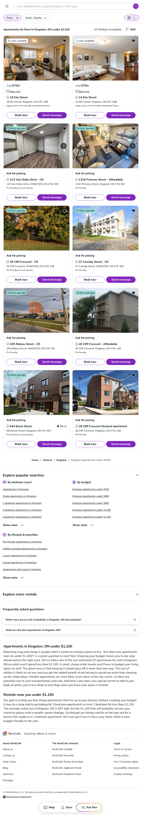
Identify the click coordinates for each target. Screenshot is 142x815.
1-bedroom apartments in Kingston (22, 503)
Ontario (47, 460)
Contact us (9, 755)
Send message (52, 115)
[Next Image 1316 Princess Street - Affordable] (132, 146)
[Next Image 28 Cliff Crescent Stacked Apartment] (132, 393)
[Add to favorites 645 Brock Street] (64, 375)
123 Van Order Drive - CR (26, 179)
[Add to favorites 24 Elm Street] (133, 40)
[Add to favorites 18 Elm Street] (64, 40)
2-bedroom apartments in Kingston (22, 509)
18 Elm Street (19, 97)
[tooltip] (13, 91)
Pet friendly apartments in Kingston (22, 541)
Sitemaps (8, 780)
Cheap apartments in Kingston (20, 562)
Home (35, 460)
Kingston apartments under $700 (90, 489)
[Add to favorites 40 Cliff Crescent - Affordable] (133, 293)
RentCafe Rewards (63, 755)
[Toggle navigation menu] (7, 6)
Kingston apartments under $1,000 (91, 509)
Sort (133, 29)
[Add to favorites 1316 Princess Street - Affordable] (133, 128)
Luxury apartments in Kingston (20, 555)
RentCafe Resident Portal (66, 774)
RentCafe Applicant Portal (66, 767)
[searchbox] (76, 6)
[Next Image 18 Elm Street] (63, 58)
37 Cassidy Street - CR (93, 261)
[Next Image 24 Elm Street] (132, 58)
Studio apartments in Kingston (19, 496)
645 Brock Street (21, 426)
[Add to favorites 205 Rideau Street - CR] (64, 293)
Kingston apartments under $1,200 (91, 516)
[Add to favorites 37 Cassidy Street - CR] (133, 210)
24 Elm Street (87, 97)
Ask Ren (91, 807)
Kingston (61, 460)
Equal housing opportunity (18, 796)
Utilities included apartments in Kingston (25, 548)
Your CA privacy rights (126, 761)
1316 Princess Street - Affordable (101, 179)
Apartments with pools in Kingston (22, 569)
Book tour (21, 115)
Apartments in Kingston (16, 489)
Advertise (8, 774)
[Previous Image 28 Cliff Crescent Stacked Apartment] (78, 393)
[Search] (136, 6)
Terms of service (123, 749)
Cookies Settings (123, 774)
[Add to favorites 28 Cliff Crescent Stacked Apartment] (133, 375)
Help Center (9, 761)
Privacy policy (121, 755)
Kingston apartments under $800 (90, 496)
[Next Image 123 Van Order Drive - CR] (63, 146)
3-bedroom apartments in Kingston (22, 516)
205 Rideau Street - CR (25, 344)
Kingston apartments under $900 (90, 503)
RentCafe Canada (62, 749)
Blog (5, 767)
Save (69, 807)
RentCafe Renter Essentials (67, 761)
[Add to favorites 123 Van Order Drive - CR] (64, 128)
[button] (17, 18)
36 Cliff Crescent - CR (24, 261)
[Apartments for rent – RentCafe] (12, 733)
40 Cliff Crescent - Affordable (98, 344)
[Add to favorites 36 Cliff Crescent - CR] (64, 210)
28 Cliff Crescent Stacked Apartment (103, 426)
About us (8, 749)
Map (52, 807)
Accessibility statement (126, 767)
